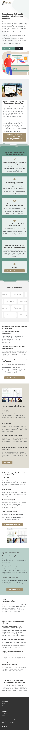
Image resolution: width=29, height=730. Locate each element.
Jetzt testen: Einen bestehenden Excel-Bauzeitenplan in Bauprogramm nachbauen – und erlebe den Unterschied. (15, 137)
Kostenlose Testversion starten (14, 271)
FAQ (2, 705)
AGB (3, 717)
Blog (3, 710)
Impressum (4, 713)
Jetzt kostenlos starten (14, 589)
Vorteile (3, 703)
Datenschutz (4, 715)
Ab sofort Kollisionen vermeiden (12, 524)
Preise (3, 707)
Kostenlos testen (8, 48)
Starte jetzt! (7, 462)
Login (19, 48)
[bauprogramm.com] (7, 3)
